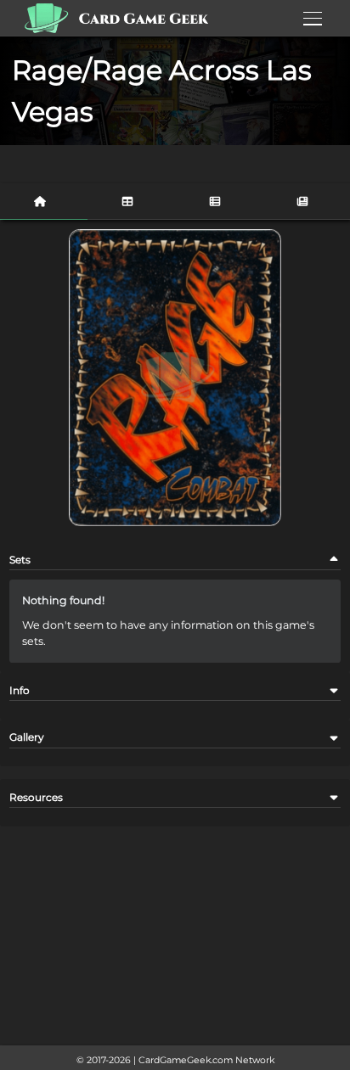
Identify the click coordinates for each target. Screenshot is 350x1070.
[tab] (44, 201)
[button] (334, 560)
